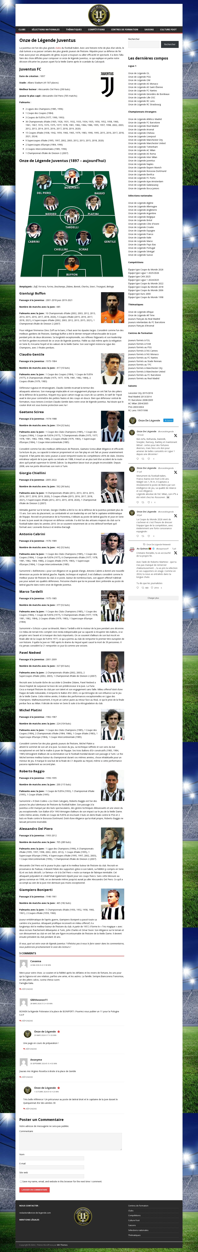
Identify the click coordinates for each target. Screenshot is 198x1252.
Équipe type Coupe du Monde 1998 (145, 297)
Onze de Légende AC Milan (141, 150)
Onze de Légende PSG (139, 76)
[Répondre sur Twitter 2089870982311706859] (138, 459)
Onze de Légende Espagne (141, 230)
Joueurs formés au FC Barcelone (144, 374)
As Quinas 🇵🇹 (144, 548)
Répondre (27, 989)
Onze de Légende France (140, 234)
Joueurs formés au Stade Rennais (145, 361)
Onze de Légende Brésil (140, 220)
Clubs (22, 29)
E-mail (22, 1163)
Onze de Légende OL (138, 73)
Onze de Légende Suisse (140, 254)
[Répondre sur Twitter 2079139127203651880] (138, 536)
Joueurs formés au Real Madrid (143, 378)
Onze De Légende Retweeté (158, 544)
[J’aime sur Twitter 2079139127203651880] (150, 536)
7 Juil (174, 548)
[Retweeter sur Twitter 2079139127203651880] (144, 536)
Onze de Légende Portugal (141, 247)
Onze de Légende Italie (139, 237)
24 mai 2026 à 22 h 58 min (40, 965)
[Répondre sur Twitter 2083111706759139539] (138, 503)
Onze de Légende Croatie (141, 227)
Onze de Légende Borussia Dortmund (147, 171)
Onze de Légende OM (139, 80)
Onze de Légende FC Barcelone (144, 122)
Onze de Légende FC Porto (141, 177)
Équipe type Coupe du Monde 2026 (145, 269)
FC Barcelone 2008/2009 (140, 400)
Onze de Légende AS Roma (142, 153)
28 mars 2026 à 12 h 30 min (41, 1003)
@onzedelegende (166, 431)
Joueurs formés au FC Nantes (143, 357)
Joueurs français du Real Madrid (144, 318)
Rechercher (134, 39)
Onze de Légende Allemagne (142, 206)
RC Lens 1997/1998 (138, 410)
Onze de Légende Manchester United (147, 143)
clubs (58, 47)
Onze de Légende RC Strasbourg (144, 104)
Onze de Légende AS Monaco (143, 83)
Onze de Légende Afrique (141, 311)
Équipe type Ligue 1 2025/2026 (143, 272)
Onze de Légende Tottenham (143, 146)
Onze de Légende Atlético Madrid (145, 119)
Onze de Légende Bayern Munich (144, 167)
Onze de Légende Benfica (141, 174)
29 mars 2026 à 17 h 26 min (45, 1035)
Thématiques (74, 29)
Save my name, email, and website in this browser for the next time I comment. (62, 1181)
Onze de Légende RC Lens (141, 101)
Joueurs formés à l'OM (139, 343)
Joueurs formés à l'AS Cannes (143, 350)
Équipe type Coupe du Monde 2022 (145, 283)
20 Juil (139, 515)
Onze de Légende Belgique (141, 216)
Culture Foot (168, 29)
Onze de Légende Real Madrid (143, 125)
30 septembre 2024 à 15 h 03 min (43, 1063)
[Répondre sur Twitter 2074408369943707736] (138, 588)
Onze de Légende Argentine (142, 213)
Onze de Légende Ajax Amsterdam (145, 181)
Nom (21, 1154)
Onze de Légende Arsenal (141, 129)
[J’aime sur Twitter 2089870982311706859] (150, 459)
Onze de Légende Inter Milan (142, 157)
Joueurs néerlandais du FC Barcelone (146, 322)
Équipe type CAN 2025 (139, 276)
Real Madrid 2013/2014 (139, 396)
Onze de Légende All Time (141, 315)
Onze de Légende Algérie (140, 202)
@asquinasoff (162, 548)
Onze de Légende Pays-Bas (142, 244)
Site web (23, 1172)
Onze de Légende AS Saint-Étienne (145, 87)
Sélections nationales (46, 29)
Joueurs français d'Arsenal (141, 325)
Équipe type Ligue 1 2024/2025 (143, 279)
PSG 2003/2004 (136, 406)
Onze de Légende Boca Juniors (143, 188)
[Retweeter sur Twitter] (144, 544)
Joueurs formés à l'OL (139, 340)
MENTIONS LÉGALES (29, 1219)
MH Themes (62, 1245)
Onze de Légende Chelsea (141, 132)
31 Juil (139, 471)
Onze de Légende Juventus (141, 160)
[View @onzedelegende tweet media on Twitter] (168, 497)
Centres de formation (124, 29)
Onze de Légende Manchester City (145, 139)
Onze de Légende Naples (140, 164)
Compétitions (96, 29)
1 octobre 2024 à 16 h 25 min (46, 1092)
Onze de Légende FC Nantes (142, 90)
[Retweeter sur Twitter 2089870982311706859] (144, 459)
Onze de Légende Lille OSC (141, 97)
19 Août (140, 435)
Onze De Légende (146, 431)
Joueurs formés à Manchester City (145, 368)
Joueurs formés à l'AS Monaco (143, 354)
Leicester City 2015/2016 (140, 393)
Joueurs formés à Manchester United (146, 371)
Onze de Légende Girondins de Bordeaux (148, 94)
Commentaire (26, 1131)
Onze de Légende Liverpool (142, 136)
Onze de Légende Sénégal (141, 251)
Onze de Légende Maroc (140, 241)
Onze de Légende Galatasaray (143, 184)
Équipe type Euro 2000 (139, 293)
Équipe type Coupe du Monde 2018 (145, 286)
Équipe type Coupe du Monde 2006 (145, 290)
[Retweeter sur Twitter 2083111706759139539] (144, 503)
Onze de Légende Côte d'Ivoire (143, 223)
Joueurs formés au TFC (139, 364)
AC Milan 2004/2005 (138, 403)
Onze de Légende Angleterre (142, 209)
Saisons (149, 29)
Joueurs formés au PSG (140, 347)
